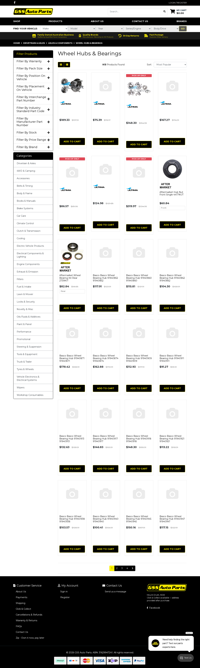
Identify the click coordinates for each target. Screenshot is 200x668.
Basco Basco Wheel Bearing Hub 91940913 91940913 (71, 439)
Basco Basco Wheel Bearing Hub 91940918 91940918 (138, 439)
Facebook (154, 607)
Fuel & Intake (24, 286)
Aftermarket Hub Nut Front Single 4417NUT (171, 193)
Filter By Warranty (29, 61)
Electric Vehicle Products (30, 246)
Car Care (21, 215)
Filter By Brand (27, 147)
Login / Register (178, 2)
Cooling (21, 238)
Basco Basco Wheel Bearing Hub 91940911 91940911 (172, 358)
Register (65, 597)
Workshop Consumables (30, 395)
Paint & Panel (24, 324)
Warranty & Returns (26, 620)
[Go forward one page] (132, 568)
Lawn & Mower (25, 294)
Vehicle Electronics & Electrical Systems (28, 378)
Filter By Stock (27, 132)
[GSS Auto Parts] (33, 11)
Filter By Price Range (31, 139)
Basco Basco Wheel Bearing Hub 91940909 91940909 (139, 358)
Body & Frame (24, 193)
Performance (24, 331)
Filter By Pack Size (29, 68)
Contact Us (140, 21)
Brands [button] (182, 21)
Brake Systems (25, 208)
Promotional (23, 339)
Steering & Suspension (29, 346)
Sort (149, 64)
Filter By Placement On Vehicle (30, 88)
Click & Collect (23, 609)
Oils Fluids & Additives (28, 316)
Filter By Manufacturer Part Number (29, 122)
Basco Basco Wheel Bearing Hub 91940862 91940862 (172, 278)
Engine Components (28, 264)
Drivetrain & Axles (26, 163)
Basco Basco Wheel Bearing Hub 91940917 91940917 (105, 439)
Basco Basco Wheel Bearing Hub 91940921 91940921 (172, 439)
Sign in (64, 591)
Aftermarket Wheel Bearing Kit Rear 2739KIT (70, 278)
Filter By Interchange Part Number (31, 99)
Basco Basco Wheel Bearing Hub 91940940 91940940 (105, 519)
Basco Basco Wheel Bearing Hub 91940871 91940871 (72, 358)
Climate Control (25, 223)
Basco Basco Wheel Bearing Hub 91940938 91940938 (72, 519)
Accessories (23, 178)
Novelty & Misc (25, 309)
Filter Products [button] (27, 54)
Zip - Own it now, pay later (30, 637)
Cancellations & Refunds (29, 614)
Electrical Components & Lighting (30, 255)
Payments (21, 597)
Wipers (20, 387)
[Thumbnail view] (61, 64)
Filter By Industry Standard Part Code (30, 109)
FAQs (19, 626)
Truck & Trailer (24, 361)
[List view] (67, 64)
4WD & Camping (26, 170)
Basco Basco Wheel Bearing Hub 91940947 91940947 (172, 519)
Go (183, 28)
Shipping (20, 603)
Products (55, 21)
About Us (97, 21)
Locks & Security (26, 301)
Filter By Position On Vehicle (31, 77)
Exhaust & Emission (27, 271)
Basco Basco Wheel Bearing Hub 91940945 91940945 (138, 519)
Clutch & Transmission (28, 230)
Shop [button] (16, 21)
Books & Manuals (26, 200)
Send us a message (115, 591)
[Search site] (165, 11)
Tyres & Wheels (25, 369)
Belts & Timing (25, 185)
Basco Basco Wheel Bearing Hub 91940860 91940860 (139, 278)
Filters (20, 279)
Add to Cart (72, 141)
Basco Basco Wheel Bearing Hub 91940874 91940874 (105, 358)
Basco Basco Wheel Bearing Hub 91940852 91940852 (105, 278)
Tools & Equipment (27, 354)
